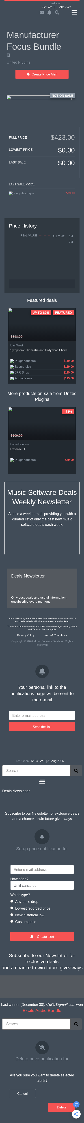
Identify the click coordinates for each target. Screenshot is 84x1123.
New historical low (29, 915)
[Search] (76, 770)
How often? (19, 879)
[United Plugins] (8, 55)
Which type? (20, 895)
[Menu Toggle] (42, 781)
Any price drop (26, 902)
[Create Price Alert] (73, 336)
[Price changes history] (67, 336)
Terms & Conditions (55, 635)
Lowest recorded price (32, 908)
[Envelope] (42, 12)
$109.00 (16, 435)
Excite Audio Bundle (42, 1010)
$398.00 (16, 336)
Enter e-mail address (28, 715)
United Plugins (18, 62)
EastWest (16, 345)
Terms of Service (41, 629)
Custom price (25, 922)
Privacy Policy (70, 626)
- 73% (68, 411)
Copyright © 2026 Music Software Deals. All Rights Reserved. (42, 643)
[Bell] (49, 12)
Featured (63, 312)
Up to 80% (40, 312)
